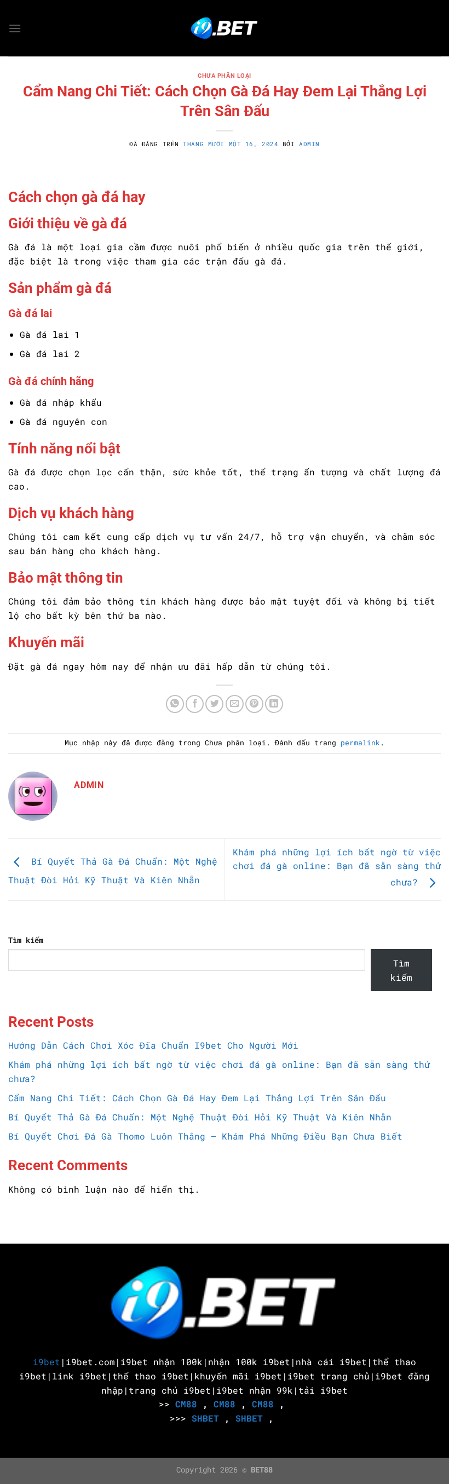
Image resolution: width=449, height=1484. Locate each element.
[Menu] (14, 28)
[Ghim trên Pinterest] (254, 704)
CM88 (186, 1404)
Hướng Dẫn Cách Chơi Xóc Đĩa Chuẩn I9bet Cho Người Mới (156, 1045)
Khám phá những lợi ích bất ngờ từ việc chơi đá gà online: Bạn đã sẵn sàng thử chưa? (337, 867)
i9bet (46, 1361)
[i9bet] (224, 28)
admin (309, 144)
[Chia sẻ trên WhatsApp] (175, 704)
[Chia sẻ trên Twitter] (214, 704)
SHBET (205, 1418)
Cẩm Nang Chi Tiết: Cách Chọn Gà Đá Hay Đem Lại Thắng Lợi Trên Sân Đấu (197, 1097)
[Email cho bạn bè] (235, 704)
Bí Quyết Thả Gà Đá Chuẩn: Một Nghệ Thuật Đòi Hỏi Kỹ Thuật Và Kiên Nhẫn (200, 1117)
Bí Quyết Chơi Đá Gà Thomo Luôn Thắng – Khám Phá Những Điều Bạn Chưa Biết (205, 1136)
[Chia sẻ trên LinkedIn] (274, 704)
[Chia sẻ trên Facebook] (195, 704)
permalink (360, 742)
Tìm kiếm (25, 940)
